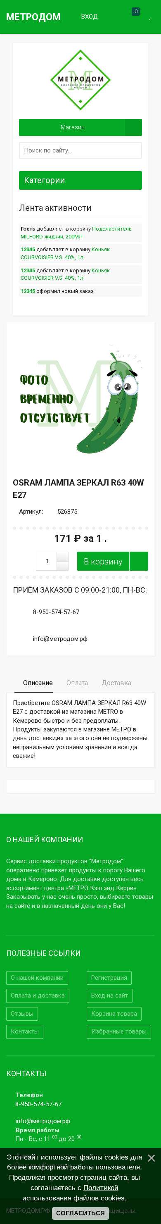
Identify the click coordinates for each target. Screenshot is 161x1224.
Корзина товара (114, 1013)
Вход (89, 16)
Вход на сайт (109, 995)
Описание (37, 683)
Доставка (115, 683)
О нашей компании (37, 977)
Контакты (25, 1031)
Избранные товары (119, 1031)
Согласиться (80, 1213)
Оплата (76, 683)
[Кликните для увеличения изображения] (80, 396)
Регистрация (109, 977)
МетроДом (33, 17)
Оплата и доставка (38, 995)
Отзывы (22, 1013)
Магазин (73, 127)
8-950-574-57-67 (38, 1104)
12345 (28, 249)
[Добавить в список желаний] (138, 561)
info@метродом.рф (43, 1121)
